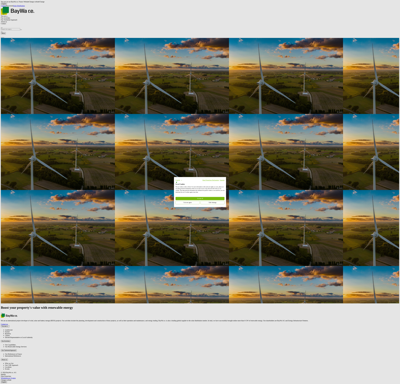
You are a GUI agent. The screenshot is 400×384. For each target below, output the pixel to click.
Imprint (222, 180)
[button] (179, 180)
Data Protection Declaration (210, 180)
